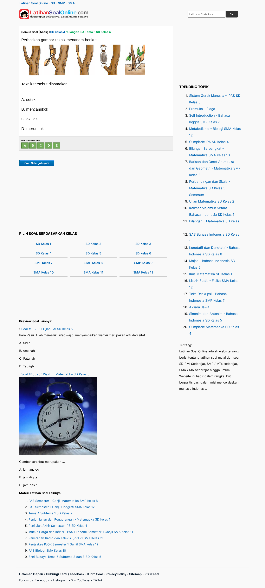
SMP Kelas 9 (143, 263)
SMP (61, 3)
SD (53, 3)
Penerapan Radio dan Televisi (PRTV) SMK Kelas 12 (66, 538)
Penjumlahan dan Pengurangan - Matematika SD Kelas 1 (69, 519)
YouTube (83, 580)
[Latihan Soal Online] (54, 14)
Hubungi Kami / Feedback (65, 574)
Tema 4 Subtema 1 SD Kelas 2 (50, 513)
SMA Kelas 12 (143, 272)
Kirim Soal (95, 574)
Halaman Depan (31, 574)
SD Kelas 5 (93, 253)
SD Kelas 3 (143, 244)
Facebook (42, 580)
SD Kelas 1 (43, 244)
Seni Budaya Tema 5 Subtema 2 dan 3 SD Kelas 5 (65, 557)
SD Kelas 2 (93, 244)
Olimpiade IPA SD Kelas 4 (209, 142)
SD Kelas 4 (57, 32)
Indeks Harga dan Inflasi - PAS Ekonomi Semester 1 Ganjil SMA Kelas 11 (81, 532)
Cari (232, 14)
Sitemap (135, 574)
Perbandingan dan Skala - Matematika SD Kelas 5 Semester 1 (209, 188)
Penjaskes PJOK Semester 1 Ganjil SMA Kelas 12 (63, 544)
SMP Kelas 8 (93, 263)
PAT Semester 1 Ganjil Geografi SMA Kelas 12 (62, 507)
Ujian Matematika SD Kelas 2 (211, 201)
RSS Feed (152, 574)
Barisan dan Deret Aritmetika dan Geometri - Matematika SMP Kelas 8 (215, 168)
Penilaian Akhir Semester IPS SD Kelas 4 (58, 526)
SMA (71, 3)
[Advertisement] (96, 198)
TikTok (98, 580)
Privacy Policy (116, 574)
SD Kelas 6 (143, 253)
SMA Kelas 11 (93, 272)
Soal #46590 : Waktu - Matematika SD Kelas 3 (55, 374)
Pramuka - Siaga (202, 109)
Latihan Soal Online (33, 3)
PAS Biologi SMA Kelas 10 (47, 550)
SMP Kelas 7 (44, 263)
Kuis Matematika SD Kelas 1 (210, 274)
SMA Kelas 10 (43, 272)
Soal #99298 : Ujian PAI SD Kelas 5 (47, 329)
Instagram (60, 580)
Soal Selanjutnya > (36, 163)
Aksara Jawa (199, 307)
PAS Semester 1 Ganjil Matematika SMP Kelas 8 (63, 501)
